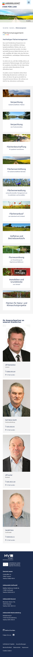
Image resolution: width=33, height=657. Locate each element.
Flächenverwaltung (16, 190)
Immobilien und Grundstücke (16, 280)
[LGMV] (11, 4)
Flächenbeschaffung (16, 147)
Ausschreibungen (21, 644)
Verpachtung (16, 102)
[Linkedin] (14, 635)
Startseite (11, 28)
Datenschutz (16, 647)
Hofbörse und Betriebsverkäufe (16, 237)
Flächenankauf (16, 214)
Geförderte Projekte (8, 644)
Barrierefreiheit (7, 647)
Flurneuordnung (16, 257)
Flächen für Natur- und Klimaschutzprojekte (16, 304)
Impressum (25, 647)
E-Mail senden (11, 375)
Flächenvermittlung (16, 169)
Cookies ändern (7, 650)
